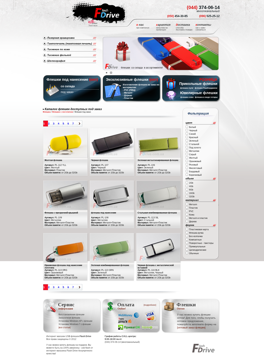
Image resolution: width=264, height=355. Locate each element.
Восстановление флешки (71, 314)
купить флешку (67, 345)
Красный (193, 137)
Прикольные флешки (198, 84)
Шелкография (56, 60)
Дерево (193, 221)
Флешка (46, 112)
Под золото (195, 148)
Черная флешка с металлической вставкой (156, 266)
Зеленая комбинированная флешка (110, 265)
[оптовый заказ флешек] (191, 327)
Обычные (194, 253)
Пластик (193, 208)
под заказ (67, 92)
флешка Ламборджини (206, 88)
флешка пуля (186, 88)
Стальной (194, 144)
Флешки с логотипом (62, 112)
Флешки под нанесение (67, 79)
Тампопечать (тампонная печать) (69, 43)
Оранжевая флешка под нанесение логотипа (63, 266)
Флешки (186, 306)
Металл (193, 204)
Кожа (191, 215)
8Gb (191, 190)
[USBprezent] (92, 22)
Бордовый (194, 171)
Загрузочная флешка (69, 318)
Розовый (193, 165)
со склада (68, 86)
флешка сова (186, 97)
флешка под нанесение (103, 212)
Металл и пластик (198, 218)
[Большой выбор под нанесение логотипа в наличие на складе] (161, 53)
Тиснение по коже (58, 49)
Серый (192, 154)
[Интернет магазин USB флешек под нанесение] (95, 13)
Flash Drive (85, 336)
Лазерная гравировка (61, 37)
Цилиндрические (197, 250)
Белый (192, 127)
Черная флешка (99, 160)
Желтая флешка (53, 160)
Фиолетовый (195, 168)
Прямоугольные (197, 246)
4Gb (191, 186)
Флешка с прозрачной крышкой (61, 212)
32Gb (191, 196)
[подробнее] (150, 305)
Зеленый (193, 141)
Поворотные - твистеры (201, 243)
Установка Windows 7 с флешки (75, 324)
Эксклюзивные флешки (127, 79)
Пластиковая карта (199, 229)
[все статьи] (64, 327)
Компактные (195, 240)
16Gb (191, 193)
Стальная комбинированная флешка (157, 212)
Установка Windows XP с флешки (75, 321)
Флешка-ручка (196, 233)
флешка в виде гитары (206, 97)
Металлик (194, 151)
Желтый (193, 158)
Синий (192, 134)
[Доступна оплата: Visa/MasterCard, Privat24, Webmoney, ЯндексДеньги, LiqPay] (138, 320)
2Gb (191, 183)
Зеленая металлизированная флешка (158, 160)
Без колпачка (196, 236)
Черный (193, 130)
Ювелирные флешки (198, 93)
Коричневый (195, 175)
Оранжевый (195, 161)
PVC (191, 211)
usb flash (85, 348)
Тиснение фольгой (59, 55)
